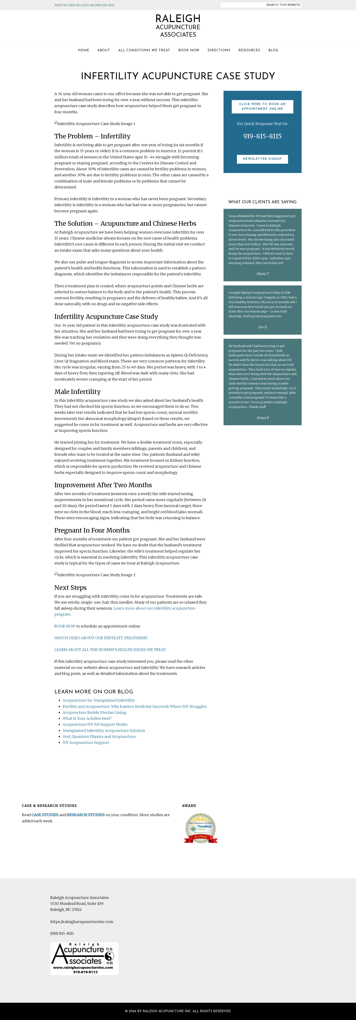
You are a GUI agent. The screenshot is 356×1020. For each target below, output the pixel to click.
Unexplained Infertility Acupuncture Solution (104, 730)
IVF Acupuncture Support (86, 742)
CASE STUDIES (45, 814)
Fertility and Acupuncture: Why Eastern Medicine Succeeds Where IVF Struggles (135, 706)
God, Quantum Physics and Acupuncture (99, 736)
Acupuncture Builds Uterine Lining (94, 712)
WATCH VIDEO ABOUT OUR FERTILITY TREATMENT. (101, 638)
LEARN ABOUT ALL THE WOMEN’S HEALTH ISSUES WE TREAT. (110, 649)
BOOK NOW (64, 626)
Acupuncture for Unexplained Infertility (99, 700)
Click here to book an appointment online (262, 107)
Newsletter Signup (262, 159)
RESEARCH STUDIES (86, 814)
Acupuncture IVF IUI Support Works (95, 724)
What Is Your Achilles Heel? (87, 718)
